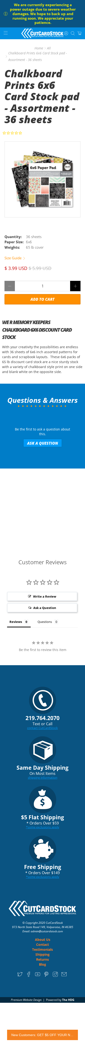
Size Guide (13, 258)
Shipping (42, 954)
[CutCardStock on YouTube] (38, 976)
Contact (42, 944)
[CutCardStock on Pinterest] (46, 976)
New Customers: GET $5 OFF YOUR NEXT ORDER (42, 1035)
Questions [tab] (45, 622)
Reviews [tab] (15, 622)
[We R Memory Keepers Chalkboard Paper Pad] (42, 179)
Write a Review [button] (44, 596)
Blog (42, 964)
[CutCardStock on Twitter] (20, 976)
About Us (42, 939)
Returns (42, 959)
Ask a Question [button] (44, 608)
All (49, 48)
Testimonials (42, 949)
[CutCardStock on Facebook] (29, 976)
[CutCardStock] (42, 33)
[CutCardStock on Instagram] (55, 976)
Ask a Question (42, 443)
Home (38, 48)
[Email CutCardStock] (64, 976)
